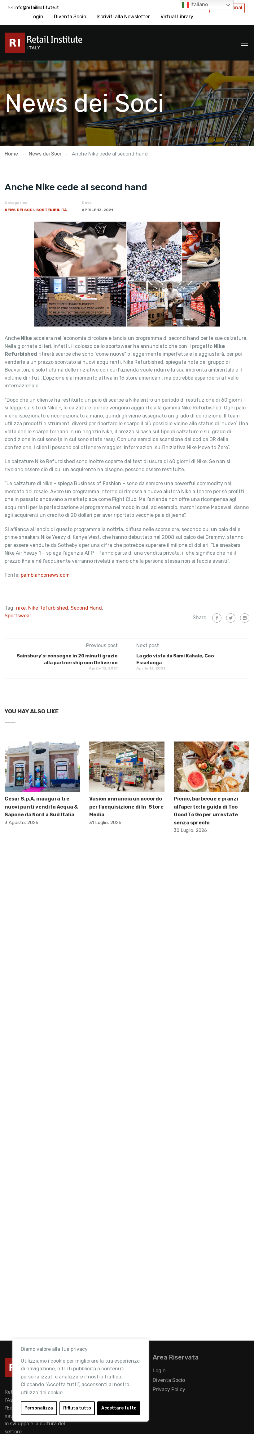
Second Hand (86, 608)
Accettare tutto (119, 1408)
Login (36, 17)
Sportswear (18, 616)
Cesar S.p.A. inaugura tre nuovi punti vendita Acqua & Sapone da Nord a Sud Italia (41, 807)
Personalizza (38, 1408)
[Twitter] (230, 618)
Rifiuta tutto (77, 1408)
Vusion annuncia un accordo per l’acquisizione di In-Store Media (126, 807)
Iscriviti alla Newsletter (123, 17)
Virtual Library (176, 17)
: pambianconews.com (44, 575)
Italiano (198, 4)
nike (21, 608)
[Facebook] (216, 618)
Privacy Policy (169, 1389)
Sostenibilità (51, 210)
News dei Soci (19, 210)
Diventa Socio (70, 17)
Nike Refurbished (48, 608)
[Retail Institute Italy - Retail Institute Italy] (51, 46)
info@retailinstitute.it (37, 7)
